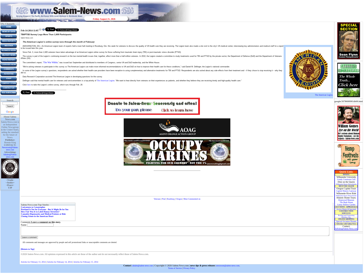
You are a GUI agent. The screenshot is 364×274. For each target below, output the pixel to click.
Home (8, 27)
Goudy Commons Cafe (346, 179)
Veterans (157, 199)
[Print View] (40, 31)
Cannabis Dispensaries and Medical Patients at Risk (43, 214)
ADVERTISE (9, 74)
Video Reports (9, 41)
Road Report (8, 60)
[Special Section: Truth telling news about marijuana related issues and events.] (348, 97)
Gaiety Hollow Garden (346, 205)
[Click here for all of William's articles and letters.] (348, 140)
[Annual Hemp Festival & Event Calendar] (348, 166)
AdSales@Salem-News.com (346, 229)
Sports (8, 36)
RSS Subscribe (9, 93)
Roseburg (170, 199)
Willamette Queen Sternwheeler (346, 184)
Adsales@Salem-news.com (10, 156)
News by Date (8, 32)
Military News (8, 55)
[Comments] (43, 31)
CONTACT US (8, 88)
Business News (9, 50)
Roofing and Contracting (346, 216)
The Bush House (346, 202)
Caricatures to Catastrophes (33, 207)
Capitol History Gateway (346, 191)
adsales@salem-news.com (142, 266)
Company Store (8, 83)
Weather (9, 46)
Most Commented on (192, 199)
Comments (9, 69)
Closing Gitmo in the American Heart (37, 216)
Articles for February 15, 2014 (85, 262)
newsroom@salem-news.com (227, 266)
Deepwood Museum (346, 200)
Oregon (179, 199)
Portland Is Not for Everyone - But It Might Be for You (44, 209)
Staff (8, 79)
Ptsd (163, 199)
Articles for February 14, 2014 (59, 262)
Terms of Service (175, 268)
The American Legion (324, 95)
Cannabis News (8, 64)
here (29, 85)
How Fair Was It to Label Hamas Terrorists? (40, 212)
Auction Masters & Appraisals (346, 209)
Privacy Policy (189, 268)
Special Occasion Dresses (346, 221)
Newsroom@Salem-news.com (10, 148)
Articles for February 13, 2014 (33, 262)
